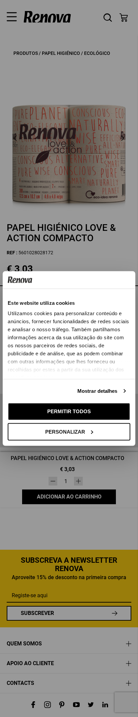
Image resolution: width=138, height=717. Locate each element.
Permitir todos (69, 411)
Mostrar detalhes (97, 391)
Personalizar (65, 431)
